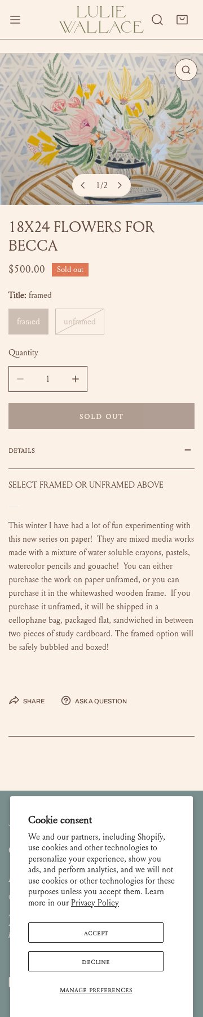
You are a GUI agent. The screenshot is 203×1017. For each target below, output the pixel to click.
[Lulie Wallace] (101, 19)
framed (28, 321)
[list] (101, 129)
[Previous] (83, 185)
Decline (96, 961)
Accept (96, 932)
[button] (182, 19)
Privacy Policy (95, 903)
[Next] (119, 185)
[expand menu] (15, 19)
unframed (80, 321)
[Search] (157, 19)
